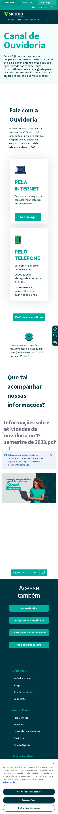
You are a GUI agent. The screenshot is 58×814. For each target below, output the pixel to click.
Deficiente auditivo (29, 317)
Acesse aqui (28, 217)
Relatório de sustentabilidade (29, 632)
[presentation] (11, 2)
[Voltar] (3, 433)
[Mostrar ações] (9, 448)
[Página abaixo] (35, 572)
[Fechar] (51, 455)
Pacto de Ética (29, 608)
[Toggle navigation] (50, 20)
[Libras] (55, 329)
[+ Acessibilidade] (55, 342)
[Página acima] (29, 572)
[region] (29, 786)
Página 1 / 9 (19, 572)
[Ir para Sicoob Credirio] (13, 15)
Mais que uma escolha (29, 644)
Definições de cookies (29, 808)
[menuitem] (9, 2)
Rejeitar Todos (29, 800)
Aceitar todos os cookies (29, 792)
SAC (33, 147)
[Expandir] (44, 572)
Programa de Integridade (29, 620)
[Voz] (55, 336)
